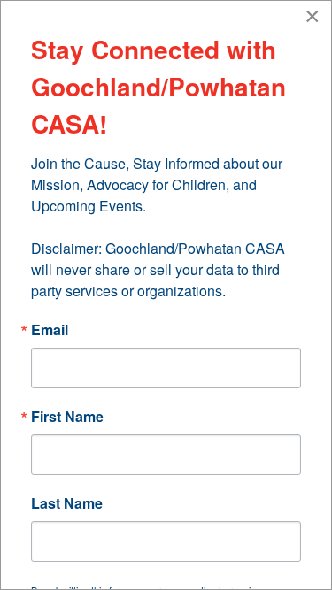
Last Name (67, 503)
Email (49, 330)
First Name (67, 417)
